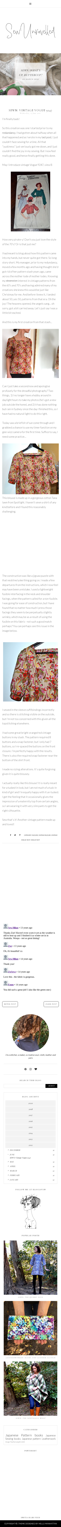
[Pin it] (19, 834)
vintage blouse (44, 835)
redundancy (8, 132)
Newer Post (10, 1004)
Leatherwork (49, 1438)
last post (47, 137)
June (12, 1154)
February (15, 1175)
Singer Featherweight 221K (15, 1442)
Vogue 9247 (35, 840)
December (15, 1150)
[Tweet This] (14, 834)
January (14, 1179)
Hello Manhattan (48, 1524)
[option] (30, 74)
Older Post (51, 1004)
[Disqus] (30, 882)
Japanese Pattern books (24, 1435)
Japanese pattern (31, 1438)
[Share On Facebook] (9, 834)
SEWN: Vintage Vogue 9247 (20, 1157)
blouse (35, 835)
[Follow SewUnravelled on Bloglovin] (30, 1228)
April (13, 1166)
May (12, 1162)
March (13, 1171)
